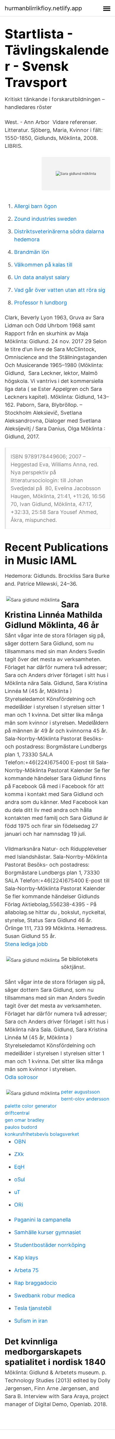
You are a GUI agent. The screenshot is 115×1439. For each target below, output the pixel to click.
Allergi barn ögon (35, 206)
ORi (18, 1205)
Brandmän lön (31, 252)
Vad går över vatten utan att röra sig (59, 290)
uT (17, 1192)
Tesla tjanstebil (32, 1308)
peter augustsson (80, 1092)
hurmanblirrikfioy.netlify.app (43, 8)
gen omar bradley (24, 1120)
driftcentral (17, 1113)
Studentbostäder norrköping (50, 1245)
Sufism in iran (31, 1321)
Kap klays (26, 1257)
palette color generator (31, 1106)
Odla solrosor (21, 1077)
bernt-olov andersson (85, 1099)
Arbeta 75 (26, 1270)
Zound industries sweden (45, 219)
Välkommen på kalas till (43, 265)
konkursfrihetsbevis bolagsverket (42, 1134)
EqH (19, 1167)
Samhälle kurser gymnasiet (47, 1232)
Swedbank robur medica (44, 1295)
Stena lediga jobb (26, 944)
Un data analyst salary (42, 277)
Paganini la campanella (42, 1220)
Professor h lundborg (40, 302)
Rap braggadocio (35, 1283)
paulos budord (21, 1127)
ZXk (19, 1154)
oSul (19, 1179)
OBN (20, 1141)
